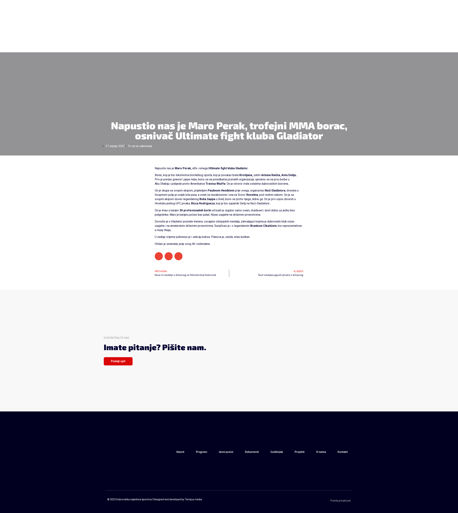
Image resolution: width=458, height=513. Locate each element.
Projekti (292, 38)
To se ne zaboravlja (140, 146)
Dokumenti (247, 38)
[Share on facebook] (159, 256)
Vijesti (180, 38)
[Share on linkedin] (178, 256)
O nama (312, 38)
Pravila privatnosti (340, 500)
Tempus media (193, 499)
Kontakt (332, 38)
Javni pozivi (222, 38)
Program (200, 38)
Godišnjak (270, 38)
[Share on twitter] (169, 256)
